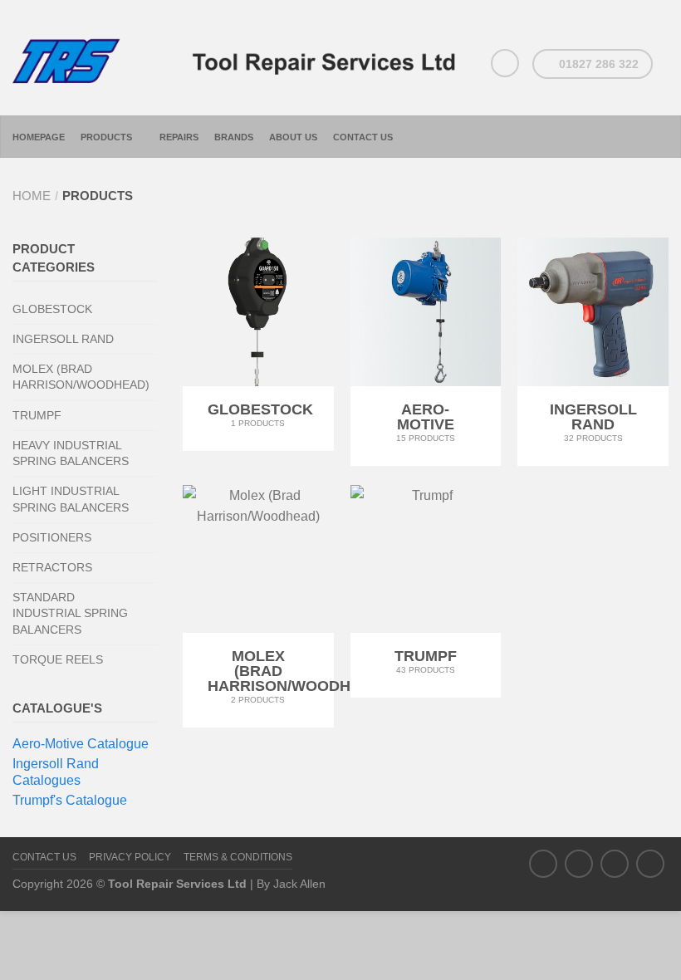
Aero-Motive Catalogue (80, 744)
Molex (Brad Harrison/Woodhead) (80, 376)
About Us (293, 137)
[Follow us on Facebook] (543, 864)
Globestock (52, 309)
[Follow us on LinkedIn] (650, 864)
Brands (233, 137)
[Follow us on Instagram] (614, 864)
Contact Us (363, 137)
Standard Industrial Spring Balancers (70, 612)
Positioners (51, 537)
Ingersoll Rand (63, 338)
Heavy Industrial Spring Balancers (70, 453)
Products (106, 137)
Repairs (178, 137)
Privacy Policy (130, 857)
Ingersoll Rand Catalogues (55, 771)
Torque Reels (57, 659)
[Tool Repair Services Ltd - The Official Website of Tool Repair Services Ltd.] (237, 58)
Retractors (52, 567)
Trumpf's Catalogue (69, 800)
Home (31, 196)
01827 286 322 (597, 64)
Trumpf (36, 415)
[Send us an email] (505, 63)
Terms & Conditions (238, 857)
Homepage (38, 137)
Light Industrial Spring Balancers (70, 498)
